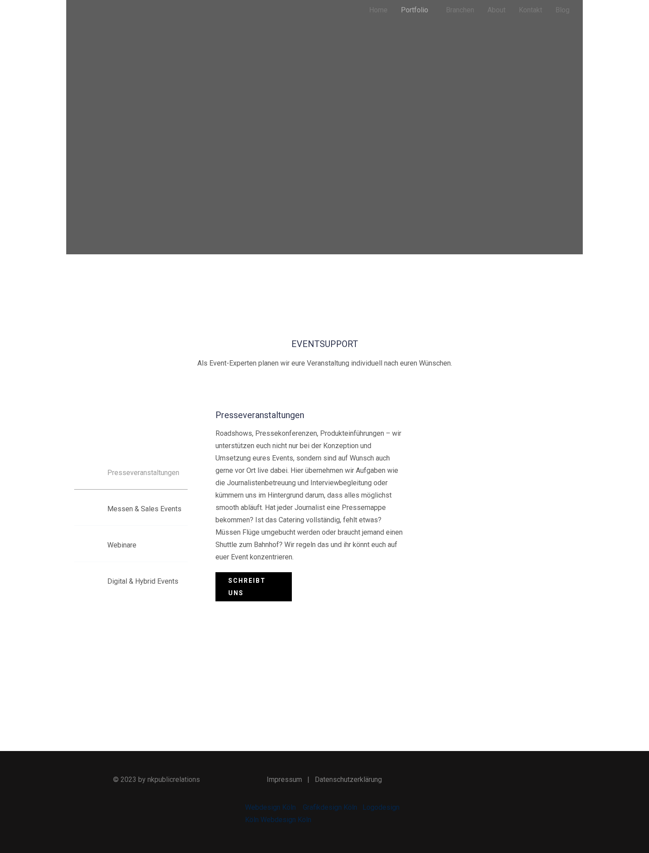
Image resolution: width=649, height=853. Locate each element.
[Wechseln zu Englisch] (503, 60)
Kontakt (530, 10)
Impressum (284, 779)
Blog (562, 10)
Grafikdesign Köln (330, 807)
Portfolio (414, 10)
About (496, 10)
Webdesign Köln (270, 807)
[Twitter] (492, 780)
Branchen (460, 10)
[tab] (131, 473)
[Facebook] (471, 780)
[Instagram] (512, 780)
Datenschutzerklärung (348, 779)
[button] (416, 10)
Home (378, 10)
